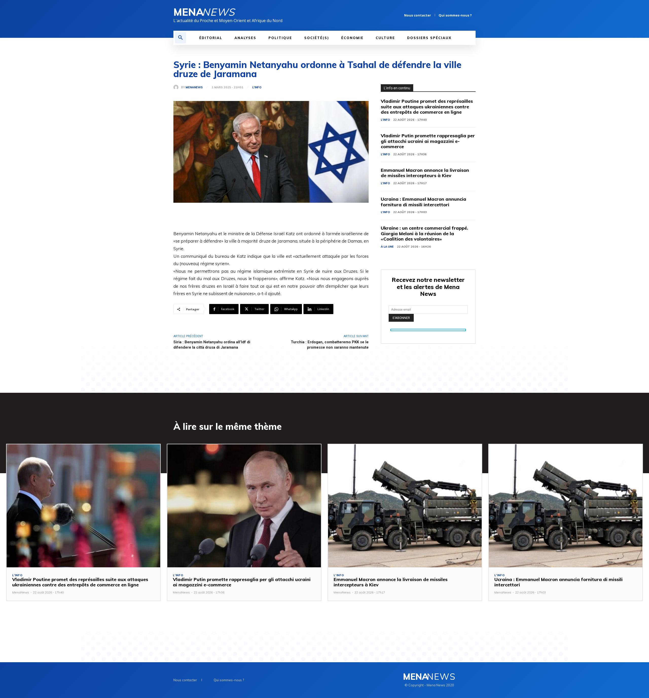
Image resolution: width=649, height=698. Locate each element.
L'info (256, 87)
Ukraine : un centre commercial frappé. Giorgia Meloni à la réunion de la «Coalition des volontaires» (424, 233)
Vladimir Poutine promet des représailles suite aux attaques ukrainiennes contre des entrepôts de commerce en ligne (427, 106)
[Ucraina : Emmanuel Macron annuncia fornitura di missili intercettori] (565, 505)
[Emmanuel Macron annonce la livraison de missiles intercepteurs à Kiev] (405, 505)
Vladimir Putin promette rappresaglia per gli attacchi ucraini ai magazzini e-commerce (428, 141)
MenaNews (194, 87)
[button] (180, 37)
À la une (387, 246)
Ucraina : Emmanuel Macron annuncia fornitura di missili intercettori (423, 202)
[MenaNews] (177, 87)
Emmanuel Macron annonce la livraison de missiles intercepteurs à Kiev (425, 173)
